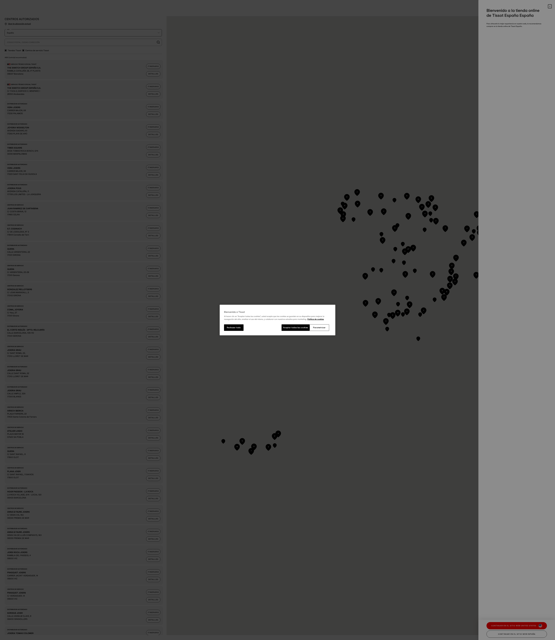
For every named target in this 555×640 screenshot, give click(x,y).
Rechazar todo (234, 327)
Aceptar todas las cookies (295, 327)
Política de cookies (315, 319)
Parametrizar (319, 327)
